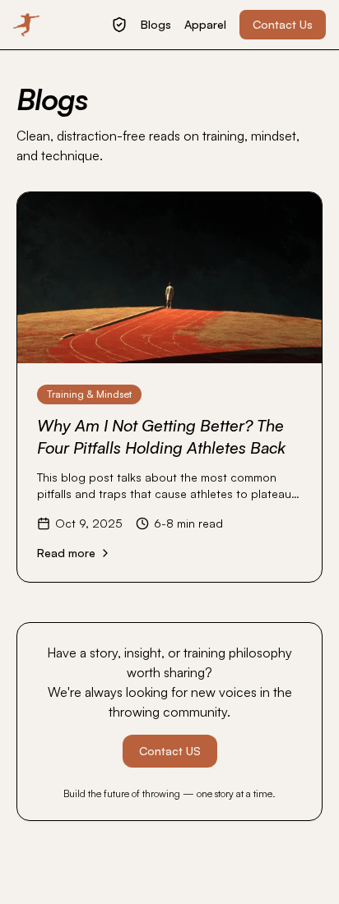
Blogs (156, 24)
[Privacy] (119, 24)
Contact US (170, 751)
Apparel (205, 24)
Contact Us (283, 24)
